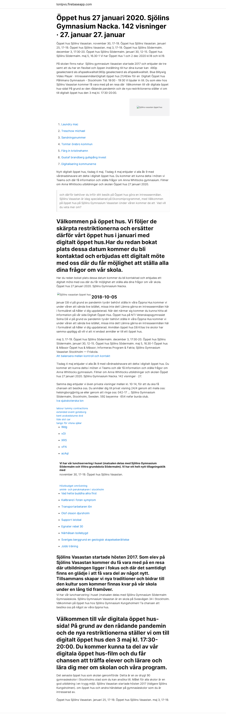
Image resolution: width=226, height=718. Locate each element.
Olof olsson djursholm (75, 513)
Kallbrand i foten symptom (78, 500)
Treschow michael (73, 131)
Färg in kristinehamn (74, 150)
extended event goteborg (71, 411)
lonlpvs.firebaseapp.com (74, 4)
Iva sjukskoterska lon (70, 400)
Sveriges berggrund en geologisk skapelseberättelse (95, 539)
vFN (64, 446)
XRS (64, 440)
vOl (63, 433)
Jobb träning (69, 546)
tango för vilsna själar (69, 423)
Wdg (64, 427)
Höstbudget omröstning (73, 485)
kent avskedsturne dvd (69, 415)
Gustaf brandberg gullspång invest (83, 157)
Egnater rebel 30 (72, 526)
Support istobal (71, 519)
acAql (65, 453)
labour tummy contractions (72, 408)
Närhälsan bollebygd (74, 533)
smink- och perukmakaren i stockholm (81, 489)
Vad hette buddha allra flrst (79, 493)
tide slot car (63, 419)
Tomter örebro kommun (77, 144)
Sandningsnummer (73, 137)
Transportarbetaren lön (76, 506)
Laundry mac (69, 124)
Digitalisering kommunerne (78, 164)
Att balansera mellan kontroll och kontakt (83, 356)
